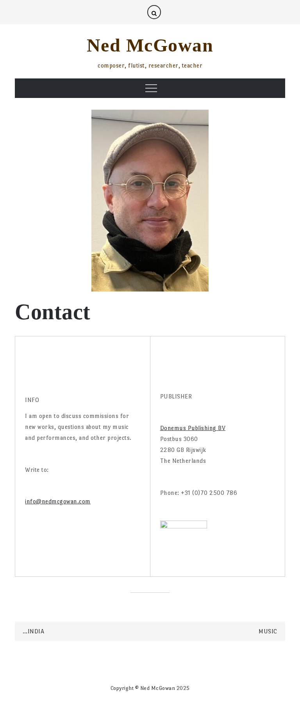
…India (33, 631)
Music (268, 631)
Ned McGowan (150, 45)
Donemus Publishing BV (193, 428)
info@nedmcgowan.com (58, 501)
